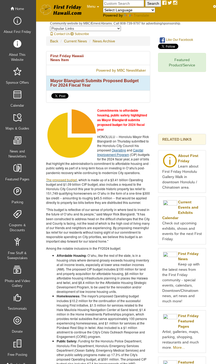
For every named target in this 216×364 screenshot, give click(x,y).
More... (179, 347)
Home (19, 9)
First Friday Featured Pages (188, 321)
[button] (93, 6)
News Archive (104, 41)
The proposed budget (61, 180)
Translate (141, 15)
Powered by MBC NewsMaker (121, 70)
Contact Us (61, 34)
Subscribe (81, 34)
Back (54, 41)
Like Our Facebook (179, 40)
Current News (75, 41)
